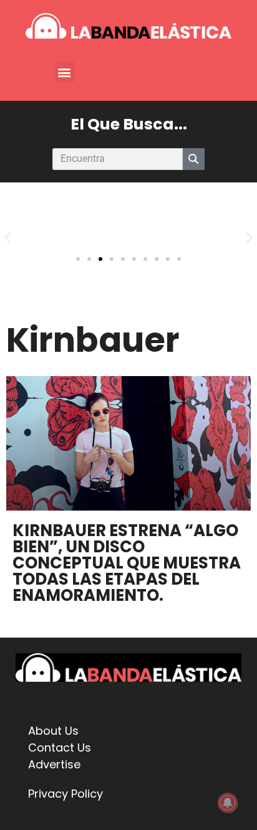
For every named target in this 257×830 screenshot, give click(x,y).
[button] (64, 72)
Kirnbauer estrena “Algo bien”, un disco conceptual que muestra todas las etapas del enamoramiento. (126, 562)
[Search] (194, 159)
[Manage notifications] (228, 803)
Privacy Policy (65, 793)
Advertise (54, 764)
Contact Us (59, 747)
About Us (53, 730)
